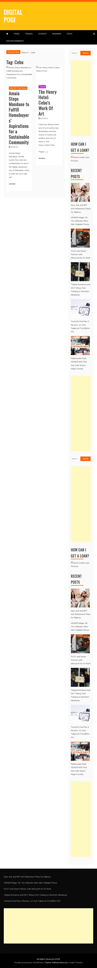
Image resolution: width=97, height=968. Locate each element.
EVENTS (43, 33)
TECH (69, 33)
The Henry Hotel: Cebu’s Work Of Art (48, 102)
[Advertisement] (81, 98)
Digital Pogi (13, 15)
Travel (42, 86)
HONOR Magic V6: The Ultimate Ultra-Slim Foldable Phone (30, 882)
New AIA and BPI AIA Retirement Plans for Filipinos (27, 876)
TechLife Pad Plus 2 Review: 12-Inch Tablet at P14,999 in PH (32, 901)
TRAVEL (29, 33)
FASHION (56, 33)
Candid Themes (75, 962)
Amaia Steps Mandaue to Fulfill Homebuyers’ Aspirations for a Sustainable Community (19, 118)
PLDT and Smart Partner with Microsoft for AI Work (27, 889)
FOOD (16, 33)
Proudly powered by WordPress (29, 962)
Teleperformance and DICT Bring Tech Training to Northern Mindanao (35, 895)
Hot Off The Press (18, 88)
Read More (12, 184)
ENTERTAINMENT (15, 41)
